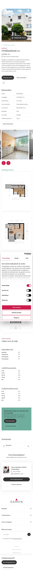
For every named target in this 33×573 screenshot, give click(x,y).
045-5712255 (16, 471)
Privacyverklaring (16, 549)
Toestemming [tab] (6, 258)
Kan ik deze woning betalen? (11, 56)
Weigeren (16, 317)
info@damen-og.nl (18, 473)
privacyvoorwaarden (17, 538)
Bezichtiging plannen (16, 479)
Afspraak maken (7, 77)
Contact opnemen (11, 426)
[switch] (29, 290)
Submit (29, 534)
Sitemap (16, 546)
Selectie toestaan (16, 312)
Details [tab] (17, 258)
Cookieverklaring (16, 552)
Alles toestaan (17, 307)
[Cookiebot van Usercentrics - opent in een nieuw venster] (24, 254)
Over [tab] (27, 258)
